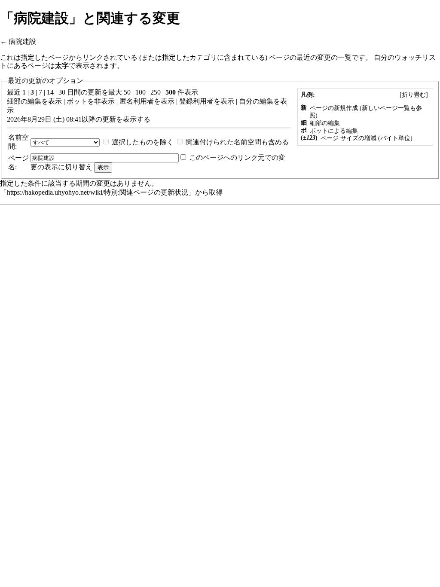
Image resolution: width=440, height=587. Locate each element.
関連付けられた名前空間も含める (237, 142)
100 (140, 92)
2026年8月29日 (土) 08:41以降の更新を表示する (78, 119)
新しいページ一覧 (386, 108)
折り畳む (414, 95)
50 (127, 92)
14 (50, 92)
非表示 (104, 101)
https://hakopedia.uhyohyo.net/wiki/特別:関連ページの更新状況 (97, 192)
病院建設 (22, 41)
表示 (55, 101)
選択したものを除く (143, 142)
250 (155, 92)
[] (414, 95)
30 (61, 92)
